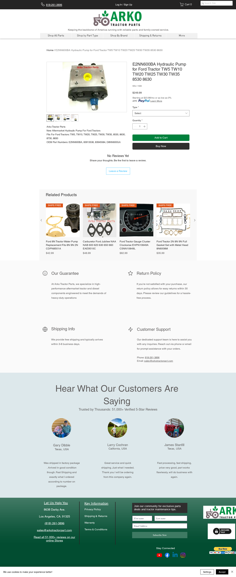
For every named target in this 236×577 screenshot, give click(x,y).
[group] (118, 231)
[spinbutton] (140, 126)
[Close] (232, 571)
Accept (222, 571)
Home (50, 50)
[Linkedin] (175, 555)
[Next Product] (195, 220)
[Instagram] (183, 555)
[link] (187, 4)
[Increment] (145, 126)
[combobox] (160, 113)
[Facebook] (167, 555)
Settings (207, 571)
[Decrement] (135, 126)
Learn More (156, 101)
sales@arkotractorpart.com (158, 361)
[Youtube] (159, 555)
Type (135, 107)
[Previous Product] (41, 220)
